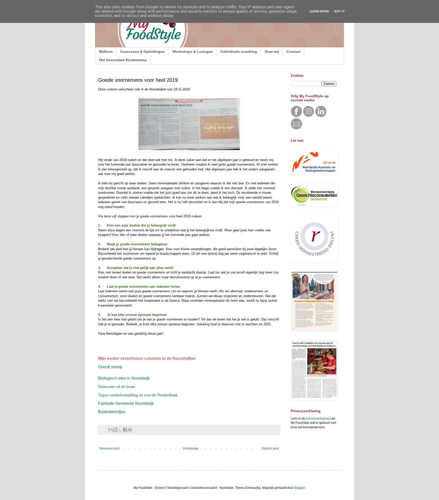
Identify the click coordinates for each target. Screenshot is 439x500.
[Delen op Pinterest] (129, 429)
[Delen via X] (120, 429)
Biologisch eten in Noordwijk (124, 378)
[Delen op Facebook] (125, 429)
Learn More (319, 11)
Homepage (190, 448)
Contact (293, 52)
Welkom (106, 52)
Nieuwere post (109, 448)
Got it (339, 11)
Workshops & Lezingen (193, 52)
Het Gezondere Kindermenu (123, 60)
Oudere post (270, 448)
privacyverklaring (318, 418)
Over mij (272, 52)
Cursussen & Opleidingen (142, 52)
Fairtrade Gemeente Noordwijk (125, 403)
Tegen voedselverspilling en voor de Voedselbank (138, 395)
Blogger (299, 488)
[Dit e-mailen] (110, 429)
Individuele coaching (239, 52)
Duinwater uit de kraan (116, 386)
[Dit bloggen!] (115, 429)
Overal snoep (110, 367)
